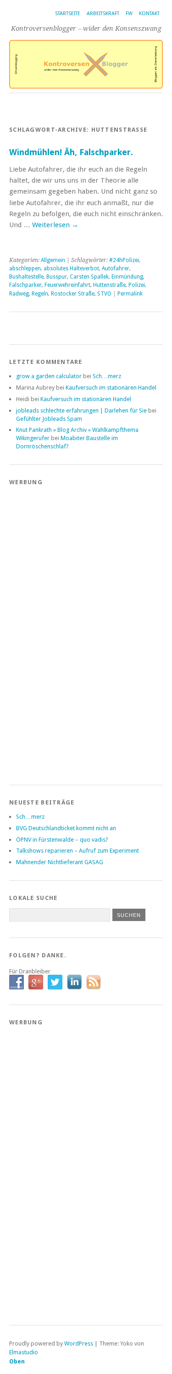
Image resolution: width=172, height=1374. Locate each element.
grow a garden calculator (49, 376)
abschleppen (25, 268)
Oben (17, 1361)
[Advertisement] (46, 630)
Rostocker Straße (72, 293)
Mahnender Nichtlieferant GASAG (59, 862)
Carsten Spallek (89, 277)
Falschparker (25, 285)
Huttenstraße (109, 285)
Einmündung (127, 277)
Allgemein (53, 260)
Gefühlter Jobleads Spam (49, 418)
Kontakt (149, 14)
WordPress (78, 1343)
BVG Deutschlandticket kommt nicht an (66, 828)
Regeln (40, 293)
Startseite (67, 14)
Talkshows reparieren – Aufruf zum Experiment (77, 850)
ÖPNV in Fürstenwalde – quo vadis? (62, 839)
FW (129, 14)
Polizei (136, 285)
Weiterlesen (55, 225)
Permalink (130, 293)
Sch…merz (107, 376)
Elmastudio (23, 1352)
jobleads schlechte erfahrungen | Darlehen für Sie (81, 410)
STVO (104, 293)
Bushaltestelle (26, 277)
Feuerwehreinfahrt (67, 285)
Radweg (19, 293)
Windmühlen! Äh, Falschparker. (71, 152)
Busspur (56, 277)
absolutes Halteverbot (71, 268)
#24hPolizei (124, 260)
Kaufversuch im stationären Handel (111, 387)
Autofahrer (115, 268)
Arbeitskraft (103, 14)
